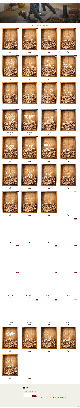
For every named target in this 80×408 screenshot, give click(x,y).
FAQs (41, 389)
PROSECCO (10, 186)
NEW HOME (48, 349)
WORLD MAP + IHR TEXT (10, 349)
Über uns (50, 389)
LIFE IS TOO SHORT (10, 322)
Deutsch (67, 1)
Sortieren (76, 383)
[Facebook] (65, 396)
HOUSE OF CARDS (10, 159)
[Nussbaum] (29, 52)
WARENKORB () (76, 1)
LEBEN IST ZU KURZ (10, 295)
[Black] (30, 351)
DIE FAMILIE (67, 349)
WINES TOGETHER (29, 322)
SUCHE (72, 1)
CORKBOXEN (33, 25)
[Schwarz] (30, 52)
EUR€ (63, 1)
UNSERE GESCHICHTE (7, 1)
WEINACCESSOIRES (45, 25)
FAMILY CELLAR (49, 159)
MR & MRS (48, 186)
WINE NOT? (29, 159)
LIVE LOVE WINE (68, 295)
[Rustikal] (9, 52)
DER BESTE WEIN (48, 295)
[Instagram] (65, 397)
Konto (69, 1)
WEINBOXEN (39, 25)
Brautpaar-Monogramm (29, 349)
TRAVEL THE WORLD (29, 132)
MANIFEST (68, 132)
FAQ (14, 1)
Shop (2, 1)
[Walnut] (29, 351)
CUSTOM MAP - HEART (10, 132)
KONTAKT (11, 1)
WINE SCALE (48, 322)
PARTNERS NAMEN (48, 132)
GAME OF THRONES (29, 186)
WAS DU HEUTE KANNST (29, 295)
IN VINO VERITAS (68, 159)
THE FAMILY (67, 322)
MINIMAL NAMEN (68, 186)
